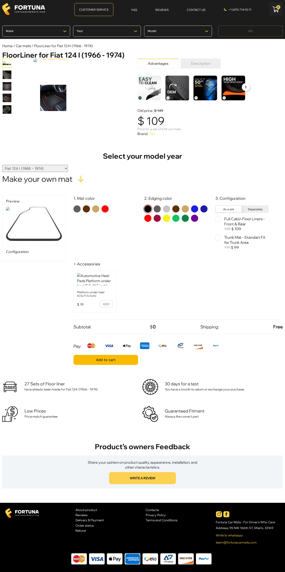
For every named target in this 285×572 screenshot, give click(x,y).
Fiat (152, 133)
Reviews (81, 515)
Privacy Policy (156, 515)
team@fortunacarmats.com (236, 542)
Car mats (23, 46)
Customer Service (94, 9)
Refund (80, 530)
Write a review (142, 478)
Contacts (152, 510)
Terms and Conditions (161, 520)
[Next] (246, 87)
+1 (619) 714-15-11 (239, 9)
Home (7, 46)
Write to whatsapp (229, 535)
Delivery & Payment (89, 520)
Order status (84, 525)
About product (86, 510)
